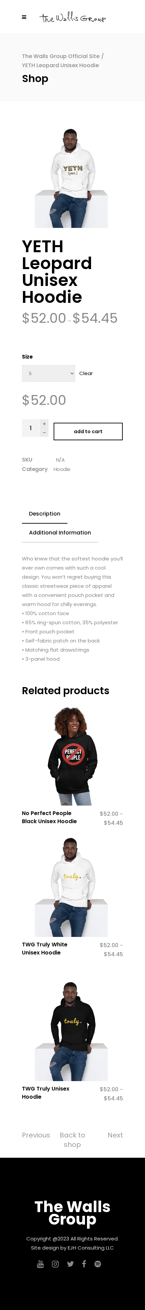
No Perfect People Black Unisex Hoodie (49, 817)
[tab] (44, 514)
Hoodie (62, 469)
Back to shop (72, 1139)
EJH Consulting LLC (91, 1247)
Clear (86, 373)
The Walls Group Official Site (60, 56)
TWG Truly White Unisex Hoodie (44, 949)
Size (27, 356)
